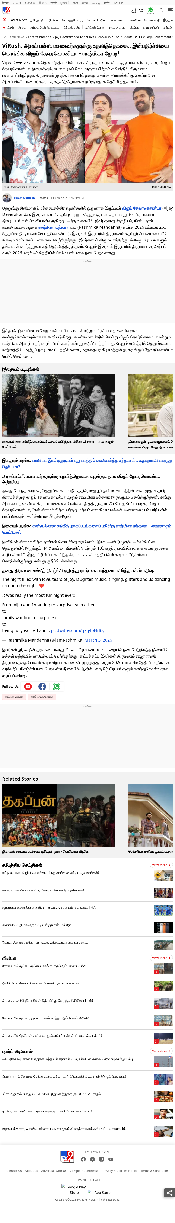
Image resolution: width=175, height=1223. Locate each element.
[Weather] (135, 10)
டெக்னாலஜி (152, 20)
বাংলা (75, 3)
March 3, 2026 (98, 640)
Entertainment (38, 37)
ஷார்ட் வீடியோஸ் (94, 27)
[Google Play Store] (74, 1189)
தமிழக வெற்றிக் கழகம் (44, 27)
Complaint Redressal (84, 1171)
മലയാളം (96, 3)
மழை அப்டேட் (117, 27)
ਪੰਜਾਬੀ (84, 3)
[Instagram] (101, 1159)
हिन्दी (5, 3)
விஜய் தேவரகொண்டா (141, 208)
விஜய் (10, 27)
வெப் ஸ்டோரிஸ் (96, 20)
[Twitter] (92, 1159)
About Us (31, 1171)
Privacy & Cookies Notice (120, 1171)
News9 (16, 3)
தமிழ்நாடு (36, 20)
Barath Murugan (24, 198)
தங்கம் (167, 27)
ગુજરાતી (65, 3)
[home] (4, 19)
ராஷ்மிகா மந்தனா (54, 227)
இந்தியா (169, 20)
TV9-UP (118, 3)
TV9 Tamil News (13, 37)
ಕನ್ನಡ (29, 3)
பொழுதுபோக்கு (72, 20)
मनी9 (107, 3)
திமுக (22, 27)
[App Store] (101, 1194)
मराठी (54, 3)
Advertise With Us (54, 1171)
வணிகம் (135, 20)
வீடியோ (134, 27)
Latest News (18, 20)
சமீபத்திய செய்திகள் (22, 865)
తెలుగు (43, 3)
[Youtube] (28, 686)
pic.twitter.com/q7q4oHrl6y (77, 630)
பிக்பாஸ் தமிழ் (72, 27)
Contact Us (14, 1171)
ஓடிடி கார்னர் (151, 27)
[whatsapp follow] (57, 686)
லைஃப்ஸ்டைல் (118, 20)
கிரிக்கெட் (52, 20)
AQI (141, 10)
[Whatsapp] (149, 10)
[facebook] (42, 686)
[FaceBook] (83, 1159)
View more (159, 865)
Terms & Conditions (155, 1171)
